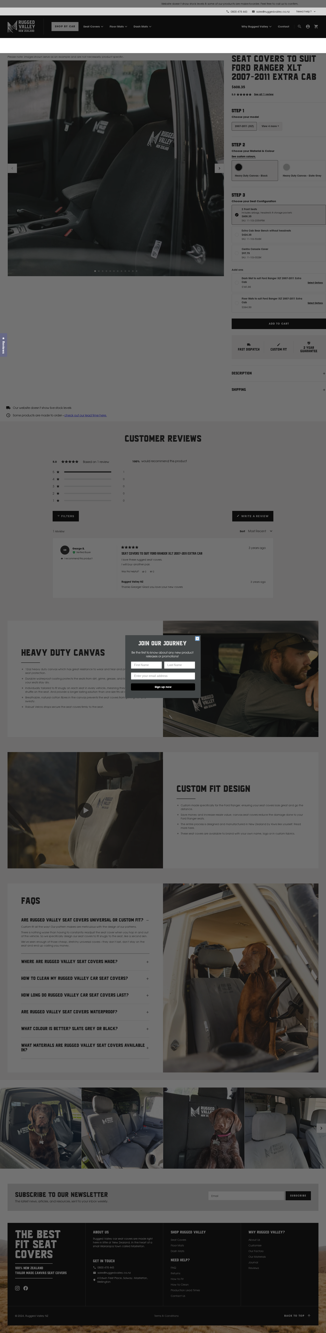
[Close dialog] (197, 638)
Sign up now (163, 687)
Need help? (304, 11)
